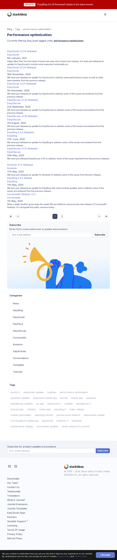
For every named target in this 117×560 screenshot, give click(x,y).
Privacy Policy (64, 556)
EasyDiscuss (14, 103)
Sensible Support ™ (17, 521)
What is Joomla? (16, 500)
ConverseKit (13, 197)
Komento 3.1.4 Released (20, 164)
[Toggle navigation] (105, 14)
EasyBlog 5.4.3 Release (19, 178)
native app (45, 409)
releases (31, 409)
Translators (13, 495)
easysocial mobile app (45, 398)
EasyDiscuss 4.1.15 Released (22, 148)
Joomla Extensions (17, 504)
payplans (91, 398)
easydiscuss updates (22, 403)
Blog (9, 29)
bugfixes (51, 392)
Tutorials (17, 371)
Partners (12, 517)
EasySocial (13, 54)
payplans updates (20, 398)
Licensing (12, 525)
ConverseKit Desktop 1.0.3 (21, 194)
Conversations (20, 358)
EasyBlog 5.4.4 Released (20, 132)
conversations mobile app (25, 420)
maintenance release (22, 426)
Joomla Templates (17, 508)
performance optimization (74, 392)
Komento (12, 168)
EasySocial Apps (16, 512)
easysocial (47, 420)
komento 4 (62, 420)
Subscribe (100, 234)
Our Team (12, 482)
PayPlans (18, 324)
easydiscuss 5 (83, 403)
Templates (18, 365)
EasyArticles (19, 351)
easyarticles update (94, 415)
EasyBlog (12, 135)
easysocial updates (33, 392)
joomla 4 (15, 392)
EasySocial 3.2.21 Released (21, 83)
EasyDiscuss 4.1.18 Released (22, 116)
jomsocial (77, 420)
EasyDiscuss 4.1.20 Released (22, 99)
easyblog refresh (44, 415)
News (16, 303)
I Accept (105, 554)
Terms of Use (80, 556)
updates (68, 403)
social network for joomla (75, 426)
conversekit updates (47, 426)
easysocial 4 (54, 403)
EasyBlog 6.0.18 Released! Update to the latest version (65, 4)
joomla (63, 398)
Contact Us (13, 487)
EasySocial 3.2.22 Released (21, 67)
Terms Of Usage (16, 529)
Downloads (13, 478)
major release (76, 409)
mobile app (77, 398)
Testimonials (13, 491)
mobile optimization (21, 415)
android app (17, 409)
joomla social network (68, 415)
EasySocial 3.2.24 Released (22, 51)
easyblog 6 (60, 409)
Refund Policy (14, 538)
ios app (40, 403)
